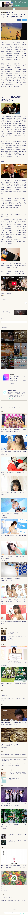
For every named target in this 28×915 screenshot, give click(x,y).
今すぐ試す (17, 5)
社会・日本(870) (4, 299)
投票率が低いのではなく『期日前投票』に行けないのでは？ (13, 900)
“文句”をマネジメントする (6, 897)
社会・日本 (3, 12)
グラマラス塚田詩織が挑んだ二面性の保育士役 (13, 472)
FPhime (4, 295)
